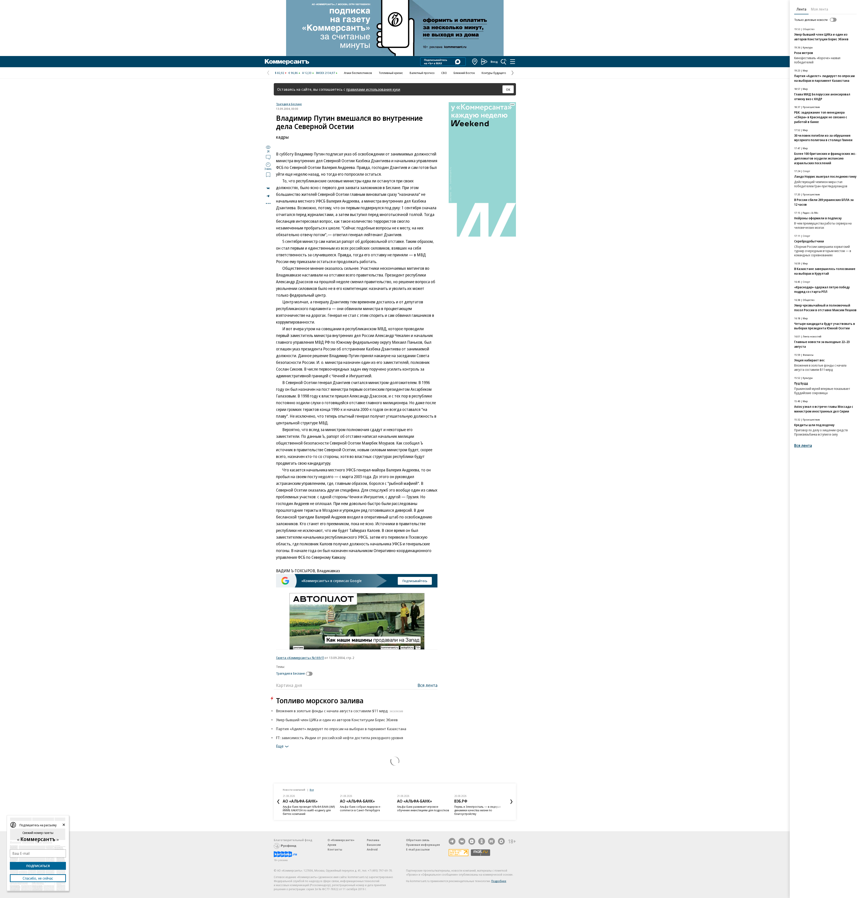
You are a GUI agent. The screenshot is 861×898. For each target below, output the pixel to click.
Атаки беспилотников (358, 73)
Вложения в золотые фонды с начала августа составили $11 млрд (339, 710)
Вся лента (427, 685)
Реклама (373, 840)
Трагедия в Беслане (289, 104)
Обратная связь (417, 840)
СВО (444, 73)
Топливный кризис (391, 73)
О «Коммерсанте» (341, 840)
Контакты (335, 849)
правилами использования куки (373, 89)
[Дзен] (471, 841)
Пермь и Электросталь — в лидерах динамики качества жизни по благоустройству (477, 810)
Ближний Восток (464, 73)
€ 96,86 (293, 73)
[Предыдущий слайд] (278, 801)
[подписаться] (310, 674)
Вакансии (374, 845)
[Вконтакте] (462, 841)
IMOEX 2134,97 (325, 73)
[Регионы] (475, 61)
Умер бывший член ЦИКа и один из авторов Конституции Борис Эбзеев (337, 719)
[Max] (501, 841)
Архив (332, 845)
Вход (494, 62)
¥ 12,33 (306, 73)
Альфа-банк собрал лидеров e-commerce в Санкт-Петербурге (360, 808)
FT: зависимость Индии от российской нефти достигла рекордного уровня (339, 737)
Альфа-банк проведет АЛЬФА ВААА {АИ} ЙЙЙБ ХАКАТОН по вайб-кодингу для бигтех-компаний (309, 810)
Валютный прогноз (422, 73)
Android (372, 849)
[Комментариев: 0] (268, 157)
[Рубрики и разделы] (512, 61)
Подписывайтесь (414, 581)
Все (312, 789)
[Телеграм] (452, 841)
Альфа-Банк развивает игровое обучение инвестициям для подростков (423, 808)
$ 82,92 (279, 73)
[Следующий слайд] (511, 801)
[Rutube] (491, 841)
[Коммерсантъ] (287, 61)
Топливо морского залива (319, 700)
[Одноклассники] (481, 841)
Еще (279, 746)
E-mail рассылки (418, 849)
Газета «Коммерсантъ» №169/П (300, 657)
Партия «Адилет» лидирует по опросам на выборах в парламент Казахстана (341, 728)
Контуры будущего (494, 73)
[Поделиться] (268, 188)
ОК (508, 89)
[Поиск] (503, 61)
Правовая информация (423, 845)
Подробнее (498, 881)
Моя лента (819, 9)
